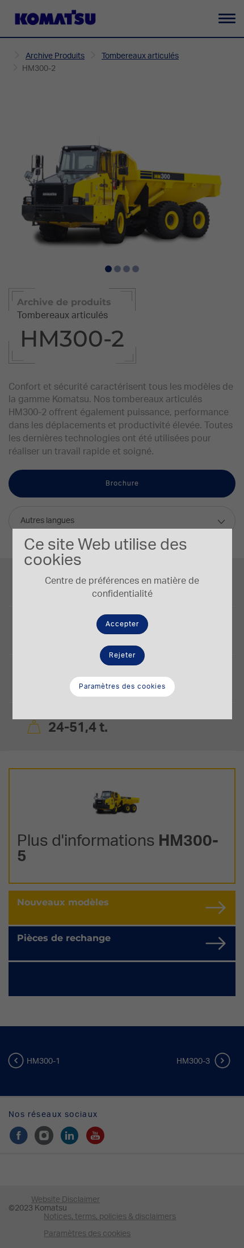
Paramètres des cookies (122, 686)
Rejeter (122, 655)
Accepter (122, 624)
